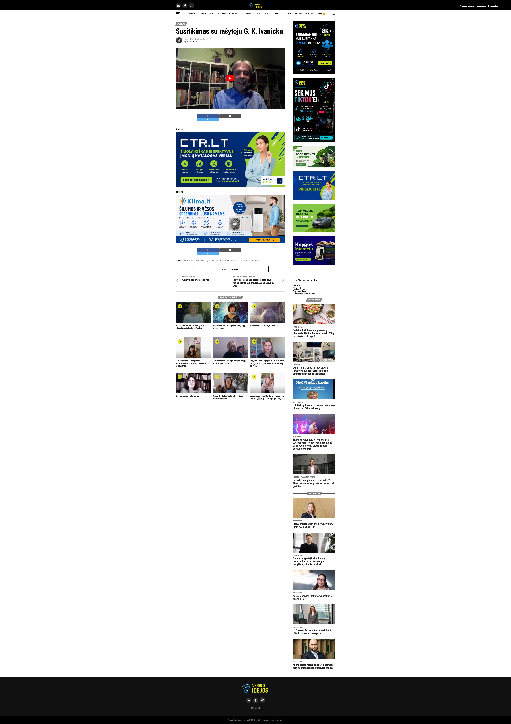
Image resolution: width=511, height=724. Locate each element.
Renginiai (310, 14)
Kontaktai (492, 6)
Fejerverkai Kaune (299, 291)
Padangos (296, 285)
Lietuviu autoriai (250, 261)
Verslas (189, 14)
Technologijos (204, 14)
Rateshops (297, 287)
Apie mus (480, 6)
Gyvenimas (246, 14)
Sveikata (267, 14)
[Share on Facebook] (208, 116)
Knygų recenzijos (230, 261)
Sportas (279, 14)
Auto (257, 14)
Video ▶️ (321, 14)
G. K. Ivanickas (192, 261)
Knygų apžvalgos (210, 261)
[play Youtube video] (230, 78)
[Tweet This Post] (208, 119)
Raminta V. (192, 41)
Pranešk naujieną (467, 6)
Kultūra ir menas (294, 14)
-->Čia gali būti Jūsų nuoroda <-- (305, 293)
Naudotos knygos (299, 289)
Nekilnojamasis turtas (226, 14)
